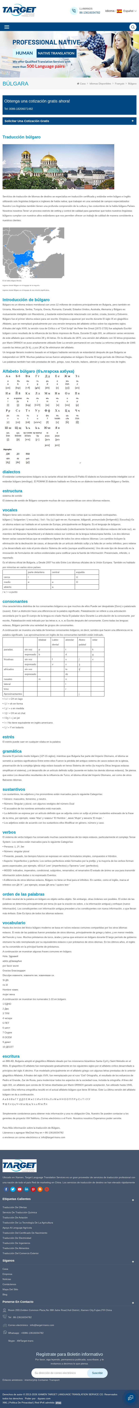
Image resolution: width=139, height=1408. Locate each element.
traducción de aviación (15, 1217)
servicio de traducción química (20, 1212)
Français (119, 83)
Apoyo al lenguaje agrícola (17, 1227)
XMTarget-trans (25, 1340)
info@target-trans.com (42, 1325)
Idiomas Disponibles (100, 83)
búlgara (132, 83)
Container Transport (48, 1380)
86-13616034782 (90, 12)
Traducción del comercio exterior (21, 1253)
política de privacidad (21, 1402)
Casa (83, 83)
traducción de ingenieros (16, 1243)
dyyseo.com (44, 1398)
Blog (5, 1294)
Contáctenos (9, 1284)
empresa (7, 1274)
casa (5, 1269)
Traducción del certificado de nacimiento (25, 1232)
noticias (7, 1279)
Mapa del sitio (10, 1289)
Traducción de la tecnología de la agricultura (28, 1222)
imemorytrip (31, 1380)
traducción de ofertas (15, 1207)
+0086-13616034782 (32, 1333)
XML (5, 1402)
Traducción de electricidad (17, 1238)
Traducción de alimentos (16, 1248)
